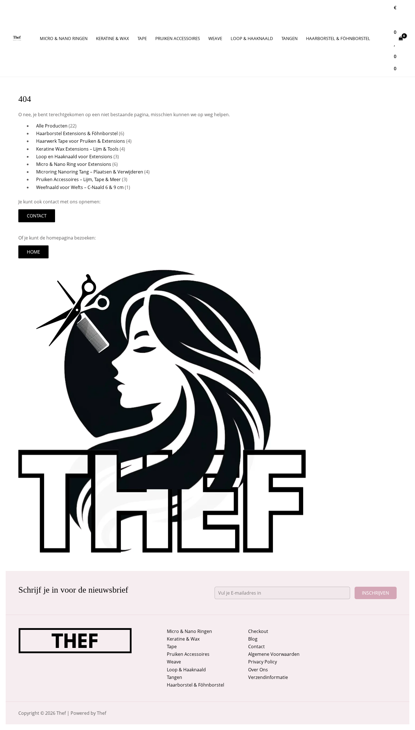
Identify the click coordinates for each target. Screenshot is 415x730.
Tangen (174, 677)
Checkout (258, 631)
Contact (37, 216)
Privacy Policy (262, 662)
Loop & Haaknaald (186, 670)
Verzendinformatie (268, 677)
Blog (252, 639)
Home (33, 252)
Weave (174, 662)
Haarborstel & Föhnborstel (195, 685)
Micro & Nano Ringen (189, 631)
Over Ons (258, 670)
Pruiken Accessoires (188, 654)
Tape (172, 646)
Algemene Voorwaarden (274, 654)
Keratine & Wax (183, 639)
